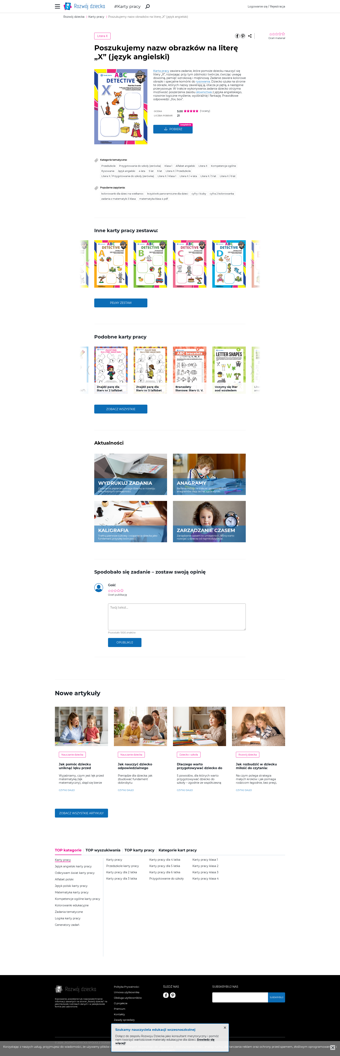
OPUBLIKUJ (124, 642)
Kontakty (119, 1014)
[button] (88, 264)
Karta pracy (161, 71)
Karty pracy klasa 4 (205, 878)
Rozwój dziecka (247, 754)
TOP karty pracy (139, 850)
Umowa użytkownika (126, 992)
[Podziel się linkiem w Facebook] (237, 36)
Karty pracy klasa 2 (205, 866)
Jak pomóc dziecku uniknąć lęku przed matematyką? (75, 768)
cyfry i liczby (199, 193)
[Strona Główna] (85, 6)
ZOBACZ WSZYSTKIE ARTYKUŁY (81, 813)
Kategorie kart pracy (178, 850)
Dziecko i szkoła (188, 754)
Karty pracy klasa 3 (205, 872)
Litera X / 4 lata (188, 176)
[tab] (69, 851)
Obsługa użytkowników (128, 997)
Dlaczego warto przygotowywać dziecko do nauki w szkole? (199, 768)
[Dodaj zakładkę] (250, 36)
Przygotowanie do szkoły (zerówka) (140, 165)
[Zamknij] (332, 1047)
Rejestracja (277, 6)
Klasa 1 (168, 165)
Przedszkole (108, 165)
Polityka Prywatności (126, 986)
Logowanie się (257, 6)
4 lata (142, 171)
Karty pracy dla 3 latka (121, 878)
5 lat (151, 171)
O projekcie (120, 1003)
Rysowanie (107, 171)
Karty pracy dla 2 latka (121, 872)
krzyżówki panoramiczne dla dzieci (167, 193)
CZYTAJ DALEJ (67, 790)
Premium (119, 1008)
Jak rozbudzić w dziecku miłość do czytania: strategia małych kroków (257, 768)
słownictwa (204, 92)
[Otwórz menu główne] (57, 6)
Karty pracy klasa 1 (205, 859)
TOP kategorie (68, 850)
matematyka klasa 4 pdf (153, 198)
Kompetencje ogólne (223, 165)
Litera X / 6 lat (228, 176)
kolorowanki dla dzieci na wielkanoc (122, 193)
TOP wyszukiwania (103, 850)
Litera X (102, 36)
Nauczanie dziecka (72, 754)
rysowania (203, 81)
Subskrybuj (276, 997)
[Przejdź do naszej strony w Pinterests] (173, 995)
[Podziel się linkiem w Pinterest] (242, 36)
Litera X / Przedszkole (178, 171)
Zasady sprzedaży (124, 1019)
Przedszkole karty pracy (122, 866)
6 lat (159, 171)
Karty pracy (128, 6)
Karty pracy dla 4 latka (164, 859)
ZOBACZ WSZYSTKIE (120, 409)
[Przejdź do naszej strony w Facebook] (166, 995)
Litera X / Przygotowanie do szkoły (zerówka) (127, 176)
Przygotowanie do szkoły (166, 878)
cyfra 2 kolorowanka (222, 193)
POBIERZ (175, 129)
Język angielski (126, 171)
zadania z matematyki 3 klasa (118, 198)
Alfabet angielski (185, 165)
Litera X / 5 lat (208, 176)
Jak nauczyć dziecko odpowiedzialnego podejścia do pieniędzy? (138, 768)
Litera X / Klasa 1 (167, 176)
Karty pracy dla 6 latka (164, 872)
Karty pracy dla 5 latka (164, 866)
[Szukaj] (147, 6)
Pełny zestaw (121, 303)
